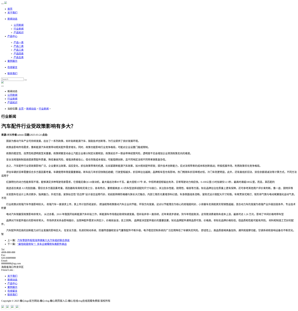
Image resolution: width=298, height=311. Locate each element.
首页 (9, 9)
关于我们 (12, 12)
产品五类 (19, 57)
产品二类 (19, 46)
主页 (21, 108)
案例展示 (12, 61)
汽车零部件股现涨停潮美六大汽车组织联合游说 (43, 240)
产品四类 (19, 53)
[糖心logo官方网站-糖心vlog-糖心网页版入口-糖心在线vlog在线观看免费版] (5, 3)
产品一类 (19, 42)
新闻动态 (12, 19)
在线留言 (12, 67)
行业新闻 (19, 28)
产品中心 (12, 36)
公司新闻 (19, 25)
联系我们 (12, 73)
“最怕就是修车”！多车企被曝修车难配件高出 (42, 244)
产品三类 (19, 50)
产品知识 (19, 32)
